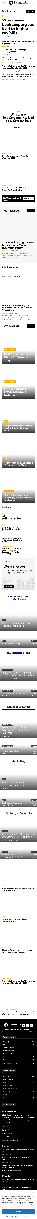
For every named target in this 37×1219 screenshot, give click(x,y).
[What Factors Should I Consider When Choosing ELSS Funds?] (18, 828)
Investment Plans (18, 652)
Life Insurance (10, 267)
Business (7, 507)
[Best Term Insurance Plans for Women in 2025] (18, 140)
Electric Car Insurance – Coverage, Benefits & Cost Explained (17, 59)
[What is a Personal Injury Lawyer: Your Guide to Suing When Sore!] (18, 291)
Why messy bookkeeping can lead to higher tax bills (18, 26)
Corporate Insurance (9, 79)
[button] (34, 1193)
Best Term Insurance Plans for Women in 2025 (15, 157)
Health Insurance (7, 71)
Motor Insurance (11, 276)
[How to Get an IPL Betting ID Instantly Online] (18, 451)
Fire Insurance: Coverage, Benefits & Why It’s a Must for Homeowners (18, 75)
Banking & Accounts (18, 813)
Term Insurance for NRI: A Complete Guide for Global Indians (18, 189)
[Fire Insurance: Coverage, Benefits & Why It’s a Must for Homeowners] (18, 996)
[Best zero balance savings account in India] (15, 689)
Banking (5, 831)
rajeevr (4, 251)
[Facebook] (23, 1025)
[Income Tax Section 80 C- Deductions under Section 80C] (15, 850)
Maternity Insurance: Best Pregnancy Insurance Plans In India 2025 (18, 67)
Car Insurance (6, 63)
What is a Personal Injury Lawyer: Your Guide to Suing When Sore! (17, 307)
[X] (31, 1025)
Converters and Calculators (18, 598)
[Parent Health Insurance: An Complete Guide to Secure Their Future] (15, 747)
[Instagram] (27, 1025)
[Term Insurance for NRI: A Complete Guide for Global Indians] (18, 172)
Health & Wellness (19, 706)
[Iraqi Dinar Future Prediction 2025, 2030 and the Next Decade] (18, 667)
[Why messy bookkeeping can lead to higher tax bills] (18, 95)
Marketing (19, 761)
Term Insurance (7, 153)
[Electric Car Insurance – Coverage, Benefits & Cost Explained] (18, 486)
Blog (4, 16)
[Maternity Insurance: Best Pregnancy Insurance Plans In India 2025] (30, 550)
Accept (18, 1212)
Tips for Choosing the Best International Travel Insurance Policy (18, 245)
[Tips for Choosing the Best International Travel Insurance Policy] (18, 226)
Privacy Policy (25, 1216)
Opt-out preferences (12, 1216)
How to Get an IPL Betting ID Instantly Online (14, 51)
